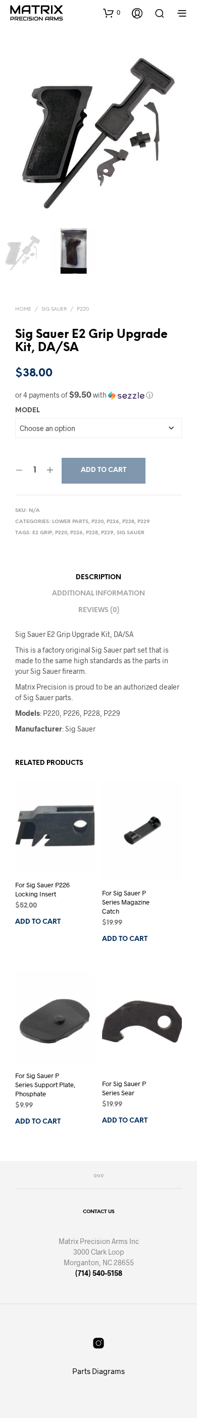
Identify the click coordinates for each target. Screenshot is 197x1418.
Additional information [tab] (98, 593)
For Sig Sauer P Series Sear (124, 1088)
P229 (143, 522)
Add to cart (103, 470)
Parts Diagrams (98, 1371)
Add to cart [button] (38, 922)
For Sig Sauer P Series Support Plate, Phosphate (45, 1084)
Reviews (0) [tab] (98, 610)
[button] (111, 13)
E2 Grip (42, 533)
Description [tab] (98, 577)
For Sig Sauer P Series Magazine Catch (126, 902)
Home (23, 309)
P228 (128, 522)
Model (27, 410)
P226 (113, 522)
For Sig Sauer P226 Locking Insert (42, 889)
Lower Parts (70, 522)
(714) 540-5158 (98, 1273)
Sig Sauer (54, 309)
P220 (83, 309)
